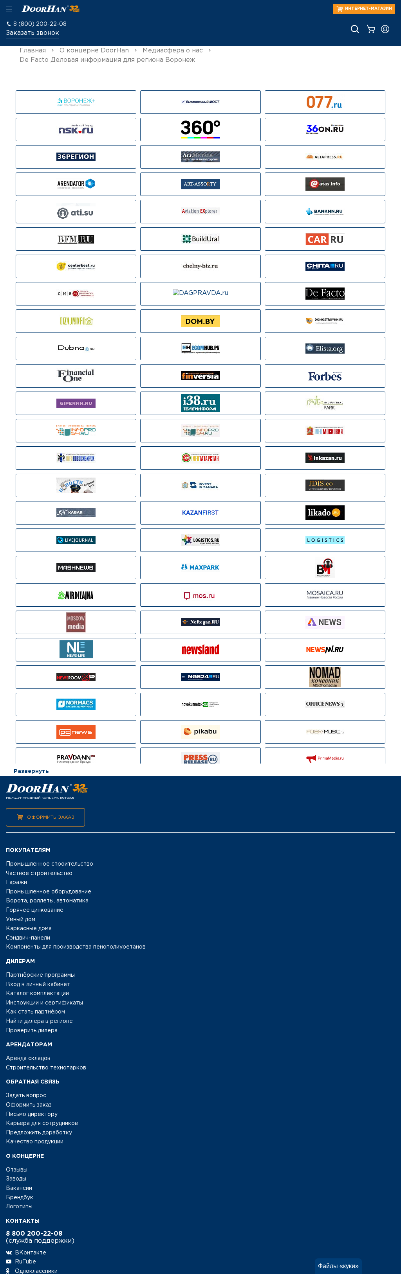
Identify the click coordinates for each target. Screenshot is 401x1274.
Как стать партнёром (35, 1012)
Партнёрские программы (40, 975)
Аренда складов (28, 1058)
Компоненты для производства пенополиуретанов (76, 947)
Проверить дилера (32, 1030)
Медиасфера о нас (173, 51)
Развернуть (31, 771)
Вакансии (19, 1188)
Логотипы (19, 1206)
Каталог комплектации (37, 993)
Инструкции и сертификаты (44, 1003)
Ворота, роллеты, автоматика (47, 900)
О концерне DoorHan (94, 51)
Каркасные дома (29, 928)
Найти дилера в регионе (39, 1021)
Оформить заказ (50, 817)
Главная (33, 51)
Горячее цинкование (34, 910)
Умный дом (20, 919)
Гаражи (16, 882)
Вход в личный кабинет (38, 984)
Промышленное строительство (49, 864)
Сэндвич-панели (28, 938)
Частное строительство (39, 873)
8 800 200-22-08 (34, 1234)
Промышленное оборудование (48, 891)
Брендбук (19, 1197)
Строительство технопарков (46, 1068)
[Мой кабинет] (385, 29)
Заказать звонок (32, 33)
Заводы (16, 1179)
